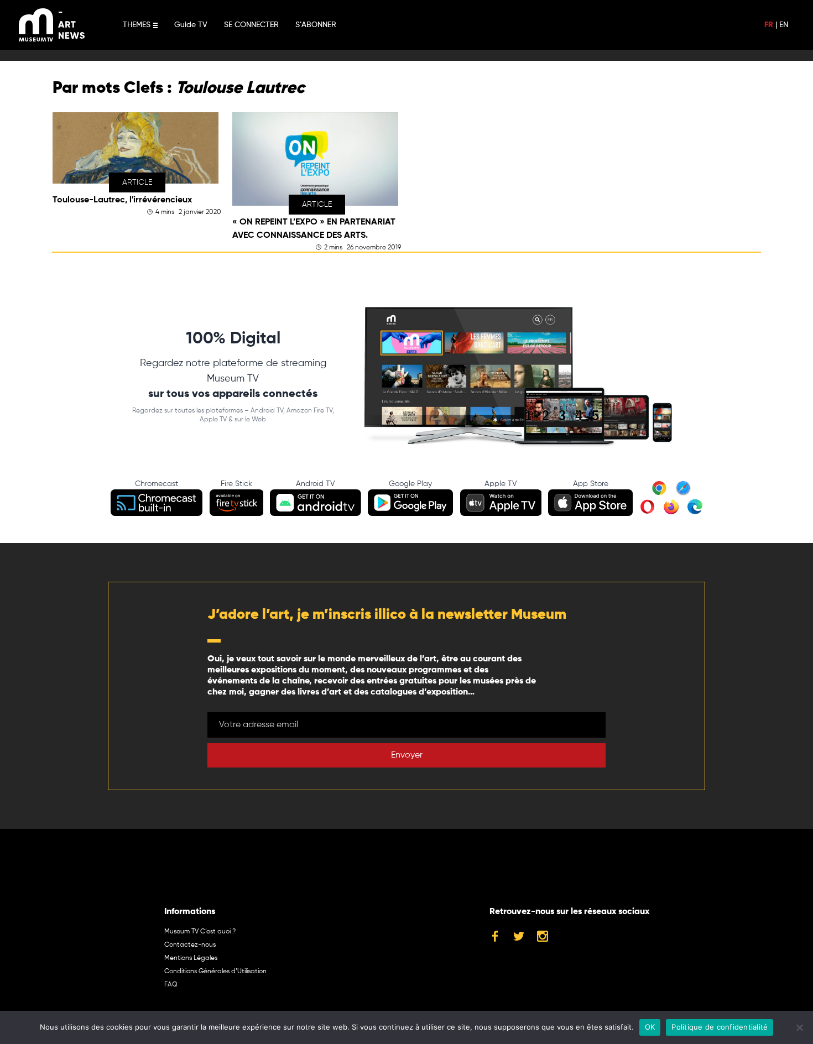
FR (768, 25)
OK (650, 1026)
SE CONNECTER (251, 25)
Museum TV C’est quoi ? (200, 931)
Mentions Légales (190, 958)
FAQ (171, 985)
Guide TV (190, 25)
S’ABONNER (315, 25)
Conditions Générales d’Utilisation (215, 971)
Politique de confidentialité (719, 1026)
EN (783, 25)
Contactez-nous (190, 945)
